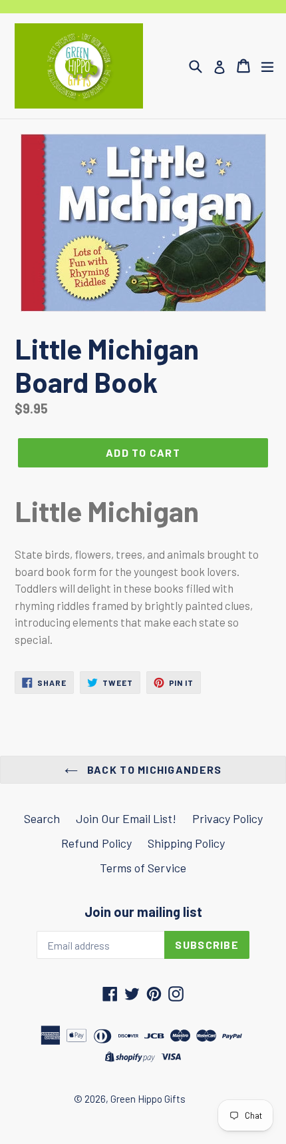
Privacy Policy (227, 818)
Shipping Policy (186, 843)
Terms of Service (143, 867)
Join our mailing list (143, 912)
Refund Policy (96, 843)
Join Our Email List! (126, 818)
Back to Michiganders (153, 769)
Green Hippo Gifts (148, 1099)
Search (42, 818)
